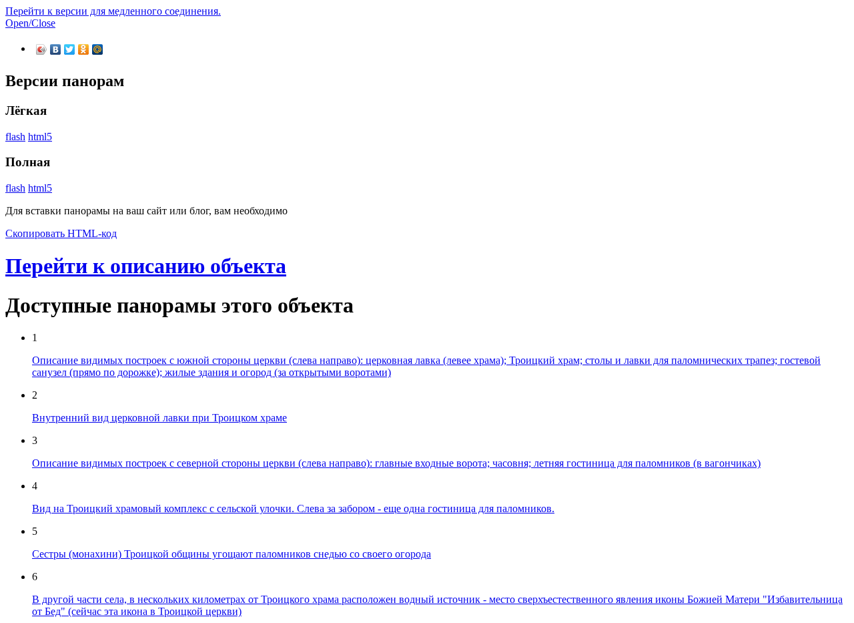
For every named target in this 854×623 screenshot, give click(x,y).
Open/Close (30, 23)
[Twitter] (70, 49)
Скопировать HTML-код (61, 233)
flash (15, 136)
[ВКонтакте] (56, 49)
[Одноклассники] (84, 49)
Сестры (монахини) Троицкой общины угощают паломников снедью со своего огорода (231, 554)
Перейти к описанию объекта (145, 266)
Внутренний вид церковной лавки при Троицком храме (159, 417)
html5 (40, 136)
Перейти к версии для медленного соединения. (113, 11)
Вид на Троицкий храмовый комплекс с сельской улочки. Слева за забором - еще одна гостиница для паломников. (293, 508)
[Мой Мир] (98, 49)
